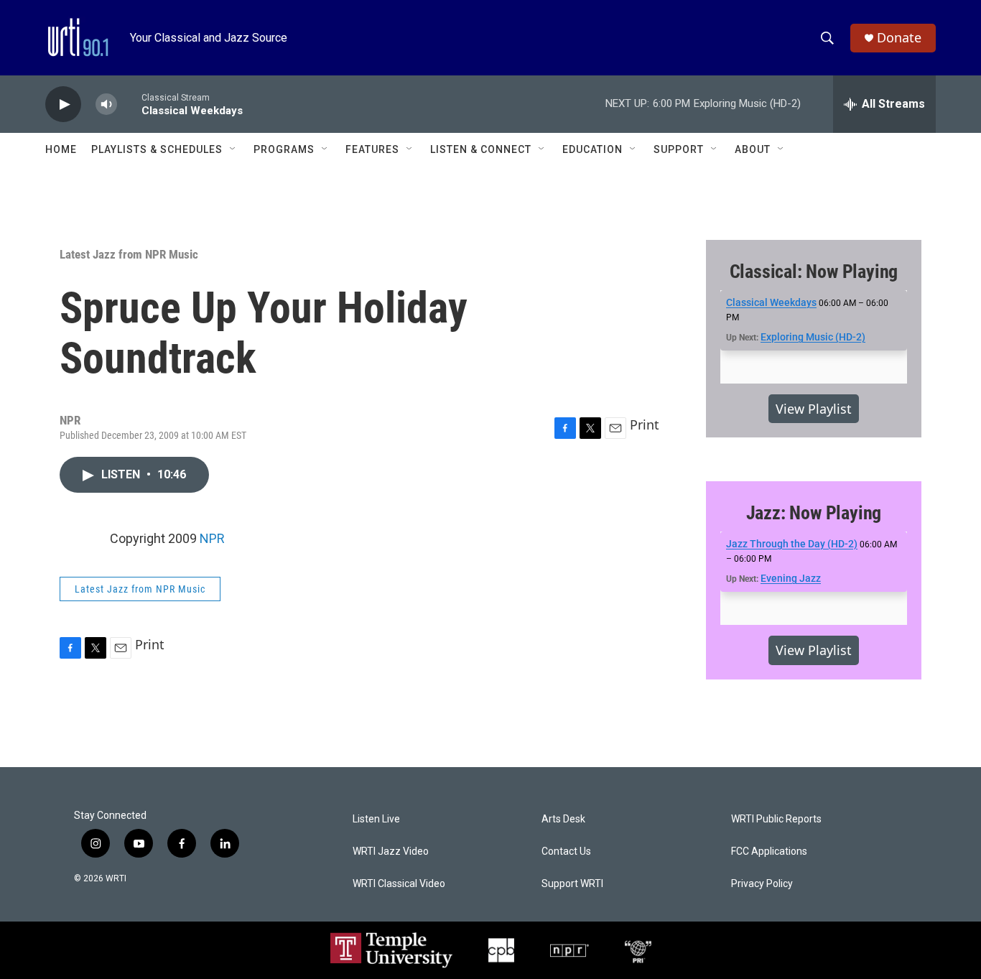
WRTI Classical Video (399, 883)
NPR (212, 538)
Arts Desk (563, 819)
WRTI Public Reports (776, 819)
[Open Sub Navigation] (233, 149)
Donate (899, 37)
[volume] (106, 104)
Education (592, 149)
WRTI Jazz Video (391, 851)
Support (679, 149)
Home (61, 149)
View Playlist (814, 408)
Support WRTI (572, 883)
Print (644, 424)
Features (372, 149)
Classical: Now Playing (814, 271)
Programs (284, 149)
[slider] (129, 103)
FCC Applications (769, 851)
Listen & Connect (480, 149)
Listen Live (376, 819)
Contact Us (566, 851)
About (753, 149)
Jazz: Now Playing (814, 513)
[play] (63, 104)
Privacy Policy (762, 883)
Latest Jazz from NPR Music (129, 254)
